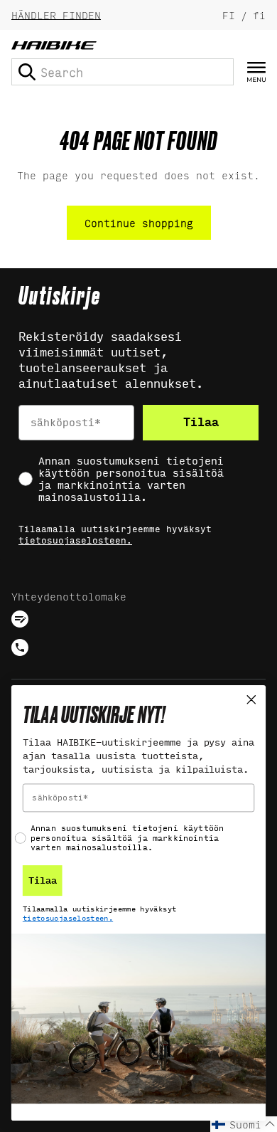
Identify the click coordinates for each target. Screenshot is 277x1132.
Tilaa (201, 422)
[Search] (27, 71)
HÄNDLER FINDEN (56, 14)
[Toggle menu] (256, 72)
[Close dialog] (251, 699)
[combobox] (122, 71)
